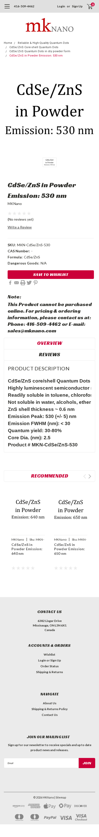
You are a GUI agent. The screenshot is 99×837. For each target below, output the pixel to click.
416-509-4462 (24, 6)
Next (89, 476)
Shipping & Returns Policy (49, 709)
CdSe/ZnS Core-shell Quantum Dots (33, 47)
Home (8, 43)
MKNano (15, 203)
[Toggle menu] (7, 9)
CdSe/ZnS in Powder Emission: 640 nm (26, 549)
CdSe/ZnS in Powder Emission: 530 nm (36, 55)
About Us (49, 703)
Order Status (49, 666)
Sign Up (77, 6)
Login (61, 6)
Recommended (49, 475)
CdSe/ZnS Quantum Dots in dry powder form (39, 51)
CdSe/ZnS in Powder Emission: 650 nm (69, 549)
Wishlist (49, 654)
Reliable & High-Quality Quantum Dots (43, 43)
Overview (49, 343)
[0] (87, 6)
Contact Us (50, 715)
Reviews (49, 354)
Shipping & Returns (49, 672)
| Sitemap (60, 797)
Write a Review (20, 227)
